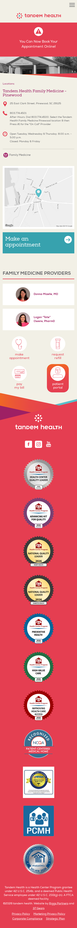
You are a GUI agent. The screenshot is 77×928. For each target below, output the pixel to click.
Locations (8, 84)
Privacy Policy (21, 914)
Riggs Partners (58, 903)
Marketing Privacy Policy (49, 914)
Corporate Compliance (27, 919)
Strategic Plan (55, 919)
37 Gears (38, 908)
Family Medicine (20, 155)
